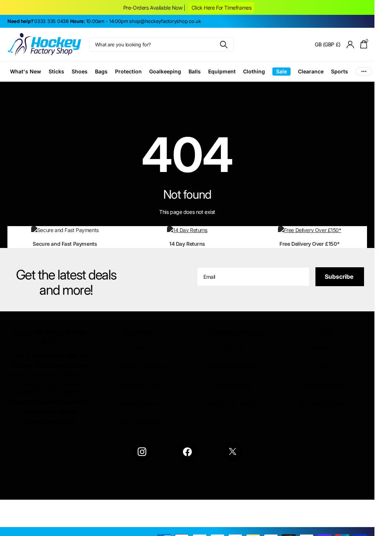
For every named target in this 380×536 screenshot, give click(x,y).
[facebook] (187, 451)
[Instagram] (142, 451)
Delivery (233, 347)
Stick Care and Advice (324, 404)
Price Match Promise (141, 423)
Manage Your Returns (233, 404)
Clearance (311, 71)
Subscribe (340, 276)
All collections (25, 71)
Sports (339, 71)
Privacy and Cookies (141, 385)
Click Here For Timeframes (221, 7)
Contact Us (324, 347)
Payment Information (141, 366)
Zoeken (223, 44)
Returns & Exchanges (233, 366)
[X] (232, 451)
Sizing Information (324, 385)
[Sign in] (350, 44)
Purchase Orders (233, 385)
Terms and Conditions (142, 404)
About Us (142, 347)
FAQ (325, 366)
